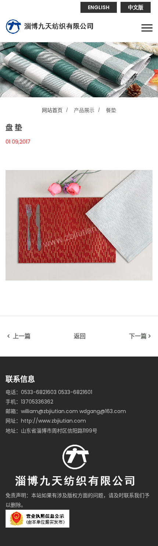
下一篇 (138, 336)
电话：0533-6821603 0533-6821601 (49, 392)
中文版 (135, 7)
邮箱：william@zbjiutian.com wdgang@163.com (66, 411)
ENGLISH (98, 7)
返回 (80, 336)
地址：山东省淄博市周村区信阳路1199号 (51, 430)
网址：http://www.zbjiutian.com (46, 420)
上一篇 (20, 336)
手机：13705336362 (29, 401)
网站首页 (52, 110)
